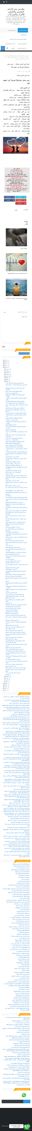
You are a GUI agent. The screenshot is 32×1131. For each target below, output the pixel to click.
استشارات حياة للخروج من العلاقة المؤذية (20, 869)
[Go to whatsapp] (28, 1126)
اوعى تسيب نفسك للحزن (11, 569)
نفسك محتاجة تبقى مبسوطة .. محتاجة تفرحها (15, 574)
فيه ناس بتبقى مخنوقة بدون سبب (12, 560)
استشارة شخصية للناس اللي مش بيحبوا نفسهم (19, 884)
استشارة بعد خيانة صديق (24, 881)
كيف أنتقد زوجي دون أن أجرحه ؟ (22, 1022)
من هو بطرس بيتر (12, 30)
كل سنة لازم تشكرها (9, 597)
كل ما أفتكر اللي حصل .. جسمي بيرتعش (21, 947)
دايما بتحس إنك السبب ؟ (24, 932)
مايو (8, 381)
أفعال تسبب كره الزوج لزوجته (12, 456)
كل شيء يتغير (8, 603)
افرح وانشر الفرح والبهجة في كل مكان (21, 714)
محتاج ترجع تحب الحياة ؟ (24, 960)
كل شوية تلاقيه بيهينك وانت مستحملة (13, 465)
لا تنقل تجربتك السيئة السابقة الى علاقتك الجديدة (16, 497)
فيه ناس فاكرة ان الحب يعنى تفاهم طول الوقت (17, 273)
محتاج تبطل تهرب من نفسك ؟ (23, 955)
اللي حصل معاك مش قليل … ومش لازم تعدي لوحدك (18, 900)
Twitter (19, 197)
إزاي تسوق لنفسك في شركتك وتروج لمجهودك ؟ (16, 451)
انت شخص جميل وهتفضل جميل (12, 554)
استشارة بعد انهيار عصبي (24, 875)
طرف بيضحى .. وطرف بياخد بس (12, 463)
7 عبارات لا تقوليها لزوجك (11, 424)
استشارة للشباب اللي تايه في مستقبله (21, 864)
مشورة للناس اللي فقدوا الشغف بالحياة (21, 1000)
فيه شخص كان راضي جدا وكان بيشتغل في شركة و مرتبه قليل (16, 722)
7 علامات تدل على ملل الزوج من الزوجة (21, 1020)
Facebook (8, 197)
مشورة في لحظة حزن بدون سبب (22, 993)
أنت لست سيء (8, 545)
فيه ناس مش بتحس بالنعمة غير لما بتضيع (14, 540)
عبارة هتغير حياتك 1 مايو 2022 (12, 620)
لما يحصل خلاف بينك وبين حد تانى (12, 672)
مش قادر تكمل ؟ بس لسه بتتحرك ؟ (22, 979)
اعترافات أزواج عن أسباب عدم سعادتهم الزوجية (16, 413)
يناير (6, 681)
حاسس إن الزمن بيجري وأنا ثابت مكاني (21, 919)
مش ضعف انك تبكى (9, 559)
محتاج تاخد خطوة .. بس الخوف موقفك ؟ (21, 953)
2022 (6, 367)
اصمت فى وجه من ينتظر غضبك (12, 480)
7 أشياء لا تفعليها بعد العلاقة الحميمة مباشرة (15, 441)
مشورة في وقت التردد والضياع (23, 995)
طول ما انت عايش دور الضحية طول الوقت (14, 596)
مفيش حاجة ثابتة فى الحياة (11, 639)
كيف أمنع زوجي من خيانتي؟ (11, 393)
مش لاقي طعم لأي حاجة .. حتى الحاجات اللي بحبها (19, 981)
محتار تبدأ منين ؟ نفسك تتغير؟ (23, 974)
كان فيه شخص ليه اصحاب (11, 592)
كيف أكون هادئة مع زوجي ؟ (24, 1041)
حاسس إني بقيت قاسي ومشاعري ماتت (21, 928)
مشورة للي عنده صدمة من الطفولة (22, 1002)
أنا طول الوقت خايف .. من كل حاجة (22, 903)
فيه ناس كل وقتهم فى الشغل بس (12, 659)
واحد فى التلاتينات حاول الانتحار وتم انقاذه (20, 745)
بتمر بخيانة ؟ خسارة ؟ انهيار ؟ (23, 913)
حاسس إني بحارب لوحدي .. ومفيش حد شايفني (19, 926)
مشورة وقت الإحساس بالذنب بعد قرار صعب (20, 1006)
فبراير (6, 679)
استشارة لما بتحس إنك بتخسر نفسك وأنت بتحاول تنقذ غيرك (16, 888)
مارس (6, 678)
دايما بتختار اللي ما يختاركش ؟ (23, 934)
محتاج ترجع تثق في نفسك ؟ (23, 959)
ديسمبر (7, 369)
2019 (6, 686)
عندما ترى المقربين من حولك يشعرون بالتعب (15, 522)
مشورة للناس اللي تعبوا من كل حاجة (21, 998)
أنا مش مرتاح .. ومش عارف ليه (23, 905)
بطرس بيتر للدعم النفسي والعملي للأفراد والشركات (16, 12)
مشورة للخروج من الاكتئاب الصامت (22, 997)
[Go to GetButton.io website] (28, 1129)
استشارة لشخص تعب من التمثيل (22, 871)
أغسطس (7, 376)
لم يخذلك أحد (8, 495)
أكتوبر (7, 372)
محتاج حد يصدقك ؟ (25, 970)
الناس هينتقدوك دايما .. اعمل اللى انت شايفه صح (19, 816)
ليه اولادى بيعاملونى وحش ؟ (11, 610)
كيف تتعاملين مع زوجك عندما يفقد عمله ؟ (14, 383)
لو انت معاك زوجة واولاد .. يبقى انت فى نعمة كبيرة (18, 827)
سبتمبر (7, 374)
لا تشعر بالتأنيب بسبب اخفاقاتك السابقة (14, 490)
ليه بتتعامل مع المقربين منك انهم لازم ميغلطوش (16, 604)
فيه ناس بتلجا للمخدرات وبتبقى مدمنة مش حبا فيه (16, 537)
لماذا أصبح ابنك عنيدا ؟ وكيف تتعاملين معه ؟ (15, 403)
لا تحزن (7, 581)
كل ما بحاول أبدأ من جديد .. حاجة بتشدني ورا (20, 949)
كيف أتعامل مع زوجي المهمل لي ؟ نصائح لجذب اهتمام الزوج (16, 1074)
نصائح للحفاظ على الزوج (10, 429)
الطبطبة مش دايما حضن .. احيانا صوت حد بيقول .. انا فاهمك (16, 836)
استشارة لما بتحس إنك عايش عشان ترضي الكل (19, 892)
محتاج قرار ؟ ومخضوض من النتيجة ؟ (22, 972)
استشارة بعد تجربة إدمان (24, 877)
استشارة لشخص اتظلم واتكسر (23, 873)
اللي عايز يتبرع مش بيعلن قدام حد (13, 606)
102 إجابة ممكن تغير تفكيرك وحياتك (22, 865)
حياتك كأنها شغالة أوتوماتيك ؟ (23, 930)
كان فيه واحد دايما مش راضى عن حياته (14, 630)
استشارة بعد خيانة (25, 879)
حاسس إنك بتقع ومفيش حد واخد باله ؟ (14, 438)
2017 (5, 690)
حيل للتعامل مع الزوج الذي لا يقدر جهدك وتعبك (19, 1039)
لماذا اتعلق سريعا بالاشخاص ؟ (12, 532)
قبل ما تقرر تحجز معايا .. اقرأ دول (22, 941)
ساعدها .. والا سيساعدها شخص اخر (13, 470)
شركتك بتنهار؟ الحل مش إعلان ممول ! (13, 445)
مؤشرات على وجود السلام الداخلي (13, 608)
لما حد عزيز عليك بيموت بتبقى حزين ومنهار (15, 627)
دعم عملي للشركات (22, 48)
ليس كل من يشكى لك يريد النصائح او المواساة (15, 552)
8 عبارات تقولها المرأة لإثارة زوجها (13, 461)
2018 (5, 688)
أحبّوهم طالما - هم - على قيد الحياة (13, 472)
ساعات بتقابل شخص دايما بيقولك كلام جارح (15, 640)
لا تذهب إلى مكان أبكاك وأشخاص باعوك (14, 649)
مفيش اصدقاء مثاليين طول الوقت (12, 547)
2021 (6, 683)
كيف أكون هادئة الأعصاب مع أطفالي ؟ (21, 1043)
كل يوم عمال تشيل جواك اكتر (12, 562)
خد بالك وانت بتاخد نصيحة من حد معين (13, 637)
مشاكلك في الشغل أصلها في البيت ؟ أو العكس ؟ (19, 985)
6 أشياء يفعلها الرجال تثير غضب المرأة (13, 391)
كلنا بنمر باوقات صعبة (10, 628)
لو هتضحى (7, 674)
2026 (5, 360)
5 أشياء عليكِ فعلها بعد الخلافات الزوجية (14, 418)
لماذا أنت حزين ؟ (23, 248)
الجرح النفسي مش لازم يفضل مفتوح (21, 894)
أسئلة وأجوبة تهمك (22, 43)
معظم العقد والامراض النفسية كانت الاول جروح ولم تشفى (17, 770)
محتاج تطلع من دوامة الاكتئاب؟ (23, 962)
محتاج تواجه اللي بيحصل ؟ (24, 966)
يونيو (7, 379)
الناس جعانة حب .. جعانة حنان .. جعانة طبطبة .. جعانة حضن (17, 746)
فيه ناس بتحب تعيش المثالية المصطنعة (14, 502)
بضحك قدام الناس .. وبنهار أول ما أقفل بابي (20, 917)
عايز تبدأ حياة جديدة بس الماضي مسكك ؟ (20, 936)
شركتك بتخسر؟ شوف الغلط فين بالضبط (14, 446)
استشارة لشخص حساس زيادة (23, 886)
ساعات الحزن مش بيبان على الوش (13, 647)
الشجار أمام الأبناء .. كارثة (24, 1030)
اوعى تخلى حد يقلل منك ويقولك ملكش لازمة (20, 818)
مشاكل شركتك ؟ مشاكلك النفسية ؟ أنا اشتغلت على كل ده (17, 983)
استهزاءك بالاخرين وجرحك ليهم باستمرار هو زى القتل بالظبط (16, 705)
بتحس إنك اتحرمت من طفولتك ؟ (22, 907)
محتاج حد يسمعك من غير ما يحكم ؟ (22, 968)
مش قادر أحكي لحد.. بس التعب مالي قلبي (20, 976)
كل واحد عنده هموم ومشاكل (11, 625)
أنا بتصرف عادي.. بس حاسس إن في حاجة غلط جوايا (18, 902)
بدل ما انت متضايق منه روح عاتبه (12, 527)
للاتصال (12, 48)
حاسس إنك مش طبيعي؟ (24, 924)
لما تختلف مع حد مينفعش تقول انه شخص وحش (15, 510)
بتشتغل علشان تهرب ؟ (24, 909)
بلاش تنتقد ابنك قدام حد (10, 642)
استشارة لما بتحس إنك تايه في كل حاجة (21, 890)
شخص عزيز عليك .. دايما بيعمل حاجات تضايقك (19, 802)
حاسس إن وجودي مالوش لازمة (23, 921)
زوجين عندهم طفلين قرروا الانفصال (22, 748)
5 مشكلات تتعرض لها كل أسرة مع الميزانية (14, 408)
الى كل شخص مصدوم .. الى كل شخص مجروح (19, 703)
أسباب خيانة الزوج (26, 1034)
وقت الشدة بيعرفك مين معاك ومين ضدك (14, 594)
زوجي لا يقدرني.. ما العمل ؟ (11, 419)
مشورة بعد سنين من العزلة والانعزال (21, 991)
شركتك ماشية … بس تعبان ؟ (11, 439)
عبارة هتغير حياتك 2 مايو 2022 (12, 613)
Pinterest (19, 203)
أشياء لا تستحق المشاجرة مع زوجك (22, 1045)
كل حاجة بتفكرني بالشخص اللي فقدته (21, 945)
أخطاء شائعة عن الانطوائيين (11, 611)
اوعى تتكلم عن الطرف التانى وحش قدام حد (15, 651)
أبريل (8, 676)
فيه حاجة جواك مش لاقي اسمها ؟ (22, 940)
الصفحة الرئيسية (23, 30)
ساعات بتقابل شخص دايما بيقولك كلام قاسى (20, 715)
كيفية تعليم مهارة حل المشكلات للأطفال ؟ (14, 401)
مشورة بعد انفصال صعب (24, 989)
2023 (6, 365)
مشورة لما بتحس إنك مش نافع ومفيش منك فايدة (19, 1004)
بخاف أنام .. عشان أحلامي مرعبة (22, 915)
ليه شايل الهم (8, 538)
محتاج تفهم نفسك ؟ (25, 964)
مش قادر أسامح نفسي (24, 978)
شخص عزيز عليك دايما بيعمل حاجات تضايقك (15, 632)
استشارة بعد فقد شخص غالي (23, 883)
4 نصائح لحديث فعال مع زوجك (23, 1032)
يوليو (7, 377)
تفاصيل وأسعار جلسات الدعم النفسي (18, 39)
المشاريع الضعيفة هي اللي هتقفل (12, 443)
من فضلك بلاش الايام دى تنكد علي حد (21, 789)
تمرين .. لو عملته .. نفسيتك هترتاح (12, 485)
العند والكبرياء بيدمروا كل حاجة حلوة (13, 576)
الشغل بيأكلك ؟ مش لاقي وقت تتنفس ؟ (21, 896)
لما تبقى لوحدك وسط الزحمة (23, 951)
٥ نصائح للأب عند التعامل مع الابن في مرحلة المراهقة (18, 1024)
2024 (6, 363)
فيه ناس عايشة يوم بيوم (10, 666)
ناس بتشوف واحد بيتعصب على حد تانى (14, 664)
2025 (6, 362)
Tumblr (8, 200)
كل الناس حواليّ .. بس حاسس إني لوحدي (20, 943)
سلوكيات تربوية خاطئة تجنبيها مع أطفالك (21, 1037)
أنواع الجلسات (23, 34)
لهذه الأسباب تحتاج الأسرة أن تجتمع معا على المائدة (18, 1065)
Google (19, 200)
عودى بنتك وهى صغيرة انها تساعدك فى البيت (15, 615)
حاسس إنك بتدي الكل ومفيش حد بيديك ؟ (20, 922)
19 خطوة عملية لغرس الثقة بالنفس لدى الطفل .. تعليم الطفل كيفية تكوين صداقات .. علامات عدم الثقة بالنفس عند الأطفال (16, 1060)
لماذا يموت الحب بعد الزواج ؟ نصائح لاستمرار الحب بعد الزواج (16, 1028)
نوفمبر (7, 370)
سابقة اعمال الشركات (10, 43)
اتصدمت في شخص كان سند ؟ (23, 867)
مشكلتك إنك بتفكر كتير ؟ (24, 987)
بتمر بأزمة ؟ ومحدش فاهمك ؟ (23, 911)
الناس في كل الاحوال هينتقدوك (12, 567)
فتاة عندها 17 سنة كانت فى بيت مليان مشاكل (15, 667)
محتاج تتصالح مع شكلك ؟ (24, 957)
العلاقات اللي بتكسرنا (25, 898)
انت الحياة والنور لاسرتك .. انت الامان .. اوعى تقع (19, 820)
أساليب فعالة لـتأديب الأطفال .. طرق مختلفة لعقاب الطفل (17, 1056)
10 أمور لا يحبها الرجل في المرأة (22, 1026)
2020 (6, 685)
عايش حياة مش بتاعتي (24, 938)
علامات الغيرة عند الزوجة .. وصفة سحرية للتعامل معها (18, 1036)
